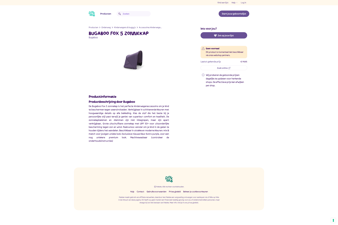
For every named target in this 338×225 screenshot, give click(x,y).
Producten (105, 13)
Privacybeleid (175, 191)
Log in (243, 2)
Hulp (132, 191)
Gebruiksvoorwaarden (156, 191)
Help (234, 2)
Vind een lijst (222, 2)
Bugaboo (93, 37)
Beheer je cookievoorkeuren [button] (195, 191)
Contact (140, 191)
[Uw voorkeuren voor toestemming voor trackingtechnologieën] (333, 220)
